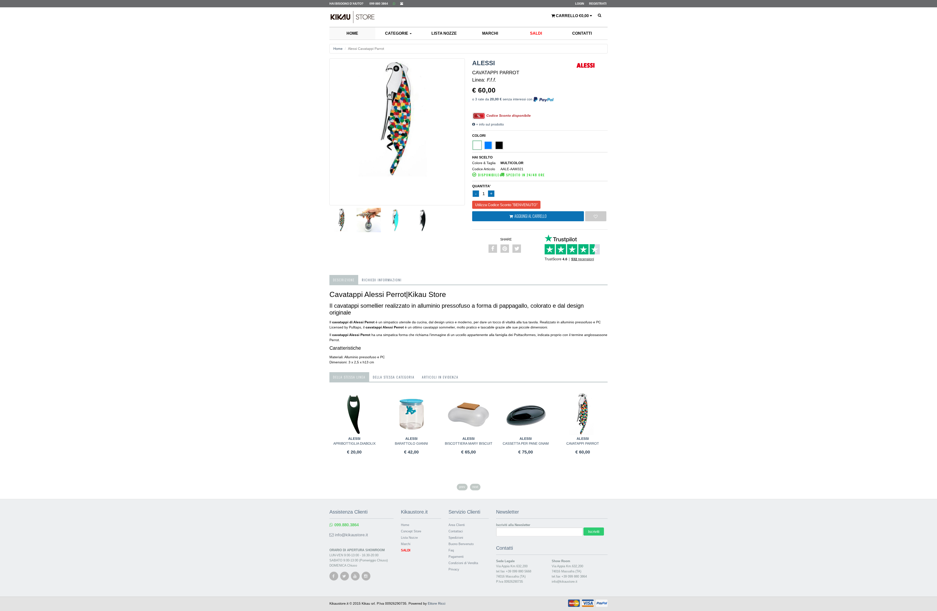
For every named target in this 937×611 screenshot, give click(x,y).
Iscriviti (593, 531)
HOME (352, 33)
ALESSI (483, 63)
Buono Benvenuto (461, 544)
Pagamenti (456, 556)
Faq (451, 550)
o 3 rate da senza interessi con (502, 99)
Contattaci (455, 531)
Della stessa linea (349, 376)
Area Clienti (456, 525)
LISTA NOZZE (444, 33)
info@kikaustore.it (351, 535)
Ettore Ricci (436, 603)
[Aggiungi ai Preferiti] (596, 216)
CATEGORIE (397, 33)
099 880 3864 (378, 3)
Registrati (597, 3)
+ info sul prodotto (489, 124)
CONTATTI (582, 33)
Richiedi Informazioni (382, 279)
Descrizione (344, 279)
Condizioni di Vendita (463, 563)
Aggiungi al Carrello (530, 216)
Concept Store (411, 531)
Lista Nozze (409, 537)
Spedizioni (455, 537)
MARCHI (490, 33)
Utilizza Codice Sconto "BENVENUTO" (506, 205)
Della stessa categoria (394, 376)
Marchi (405, 544)
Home (338, 49)
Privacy (453, 569)
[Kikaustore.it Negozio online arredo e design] (350, 13)
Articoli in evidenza (440, 376)
